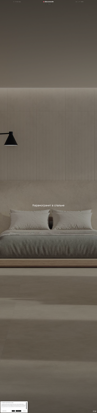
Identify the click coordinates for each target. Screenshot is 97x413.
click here (19, 408)
